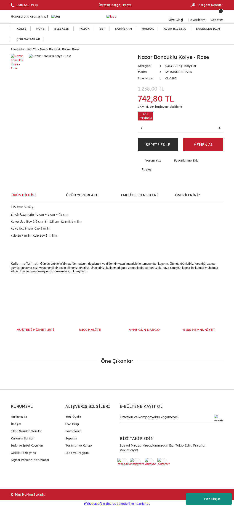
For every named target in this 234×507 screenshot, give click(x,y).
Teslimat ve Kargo (78, 445)
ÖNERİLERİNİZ (187, 195)
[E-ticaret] (116, 504)
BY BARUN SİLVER (178, 72)
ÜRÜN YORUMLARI (81, 195)
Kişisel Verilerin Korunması (30, 460)
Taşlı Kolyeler (186, 66)
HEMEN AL (203, 144)
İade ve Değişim (77, 453)
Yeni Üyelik (73, 416)
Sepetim (71, 438)
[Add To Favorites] (183, 160)
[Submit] (218, 418)
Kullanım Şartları (22, 438)
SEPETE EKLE (158, 144)
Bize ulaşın (212, 499)
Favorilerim (73, 431)
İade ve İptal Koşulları (27, 445)
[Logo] (111, 17)
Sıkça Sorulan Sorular (26, 431)
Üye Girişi (72, 424)
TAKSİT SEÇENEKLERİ (139, 195)
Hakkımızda (19, 416)
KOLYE (169, 66)
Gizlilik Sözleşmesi (24, 453)
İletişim (16, 424)
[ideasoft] (93, 504)
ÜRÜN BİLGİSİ (23, 195)
